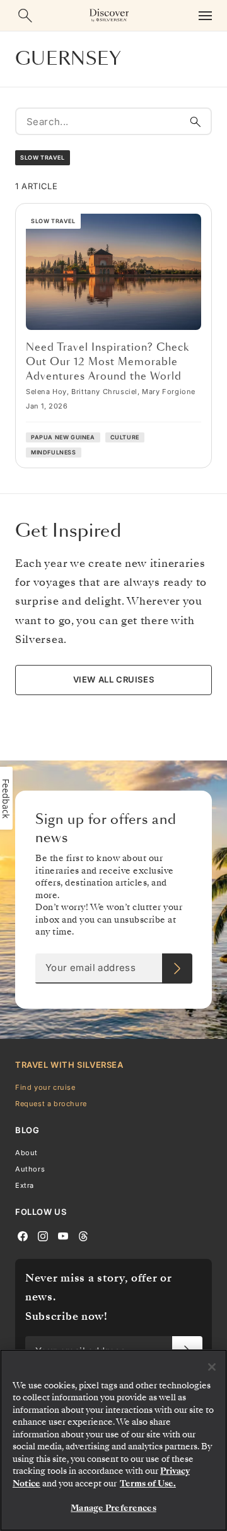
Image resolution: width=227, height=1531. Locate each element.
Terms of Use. (148, 1484)
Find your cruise (45, 1086)
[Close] (212, 1367)
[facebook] (22, 1235)
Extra (24, 1185)
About (26, 1152)
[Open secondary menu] (205, 15)
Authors (30, 1169)
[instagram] (42, 1235)
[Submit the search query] (195, 121)
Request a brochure (51, 1103)
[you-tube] (63, 1235)
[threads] (83, 1235)
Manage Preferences (113, 1508)
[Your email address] (177, 968)
